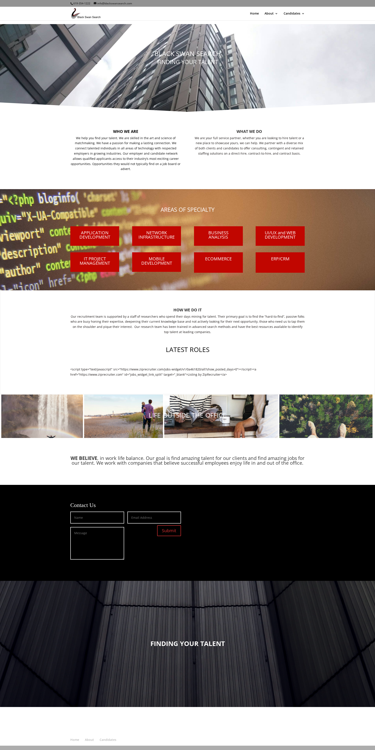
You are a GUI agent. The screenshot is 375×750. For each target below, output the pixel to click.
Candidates (292, 13)
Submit (169, 531)
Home (254, 13)
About (269, 13)
